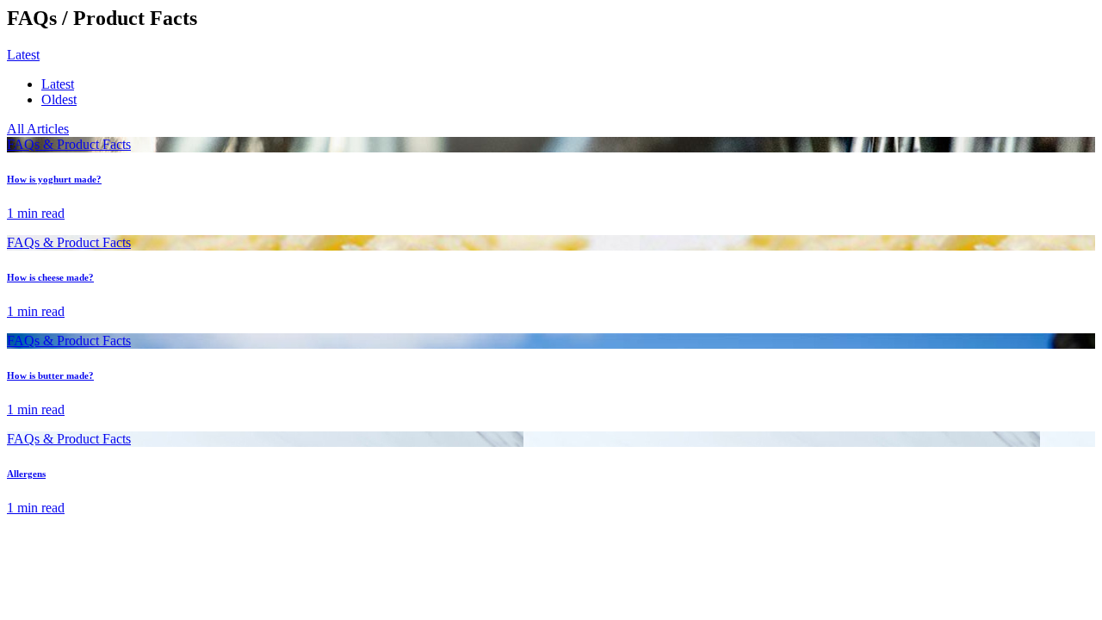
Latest (57, 84)
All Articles (38, 128)
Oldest (59, 99)
